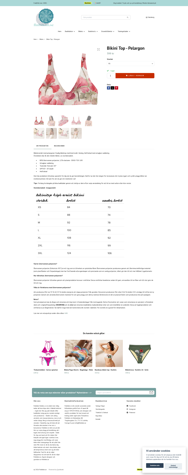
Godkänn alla (154, 465)
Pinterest (132, 412)
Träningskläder (123, 31)
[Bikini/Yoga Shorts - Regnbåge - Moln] (78, 353)
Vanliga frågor (100, 406)
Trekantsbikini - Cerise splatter (46, 370)
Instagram (132, 409)
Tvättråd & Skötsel (102, 412)
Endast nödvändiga (173, 466)
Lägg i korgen (136, 76)
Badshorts (92, 31)
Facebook (132, 406)
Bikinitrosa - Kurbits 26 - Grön (136, 370)
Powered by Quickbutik (56, 470)
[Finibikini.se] (64, 17)
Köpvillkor (99, 416)
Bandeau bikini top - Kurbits (106, 370)
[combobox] (130, 63)
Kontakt (98, 419)
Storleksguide (100, 409)
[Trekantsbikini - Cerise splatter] (48, 353)
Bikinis (80, 31)
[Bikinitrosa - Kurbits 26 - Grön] (139, 353)
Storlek (110, 59)
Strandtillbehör (106, 31)
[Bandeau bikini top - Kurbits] (109, 353)
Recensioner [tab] (59, 146)
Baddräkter (69, 31)
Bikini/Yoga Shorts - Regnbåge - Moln (78, 370)
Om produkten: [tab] (42, 146)
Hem (59, 31)
